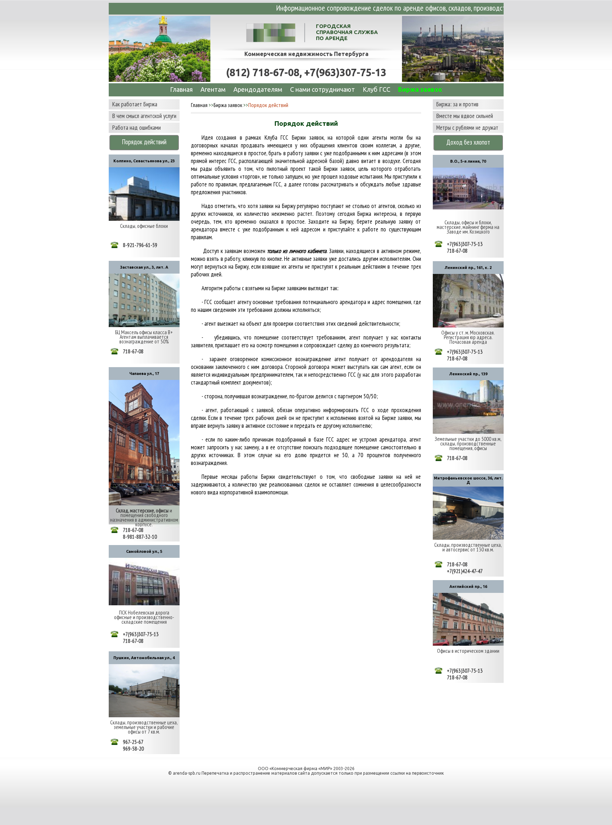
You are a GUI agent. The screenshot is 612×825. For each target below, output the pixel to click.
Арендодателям (257, 89)
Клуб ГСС (376, 89)
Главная (181, 89)
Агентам (213, 89)
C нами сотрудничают (322, 89)
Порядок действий (268, 104)
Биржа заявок (420, 89)
